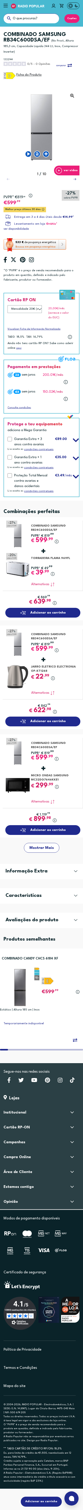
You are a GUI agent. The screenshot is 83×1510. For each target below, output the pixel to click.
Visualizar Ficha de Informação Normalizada (34, 329)
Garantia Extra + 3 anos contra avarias (29, 442)
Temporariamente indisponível (24, 1023)
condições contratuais (39, 449)
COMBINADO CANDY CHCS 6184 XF (30, 958)
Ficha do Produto (29, 75)
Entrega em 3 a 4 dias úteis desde (44, 217)
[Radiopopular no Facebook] (9, 1081)
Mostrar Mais (41, 848)
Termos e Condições (20, 1368)
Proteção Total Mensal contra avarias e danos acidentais (30, 481)
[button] (74, 179)
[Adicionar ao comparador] (75, 1040)
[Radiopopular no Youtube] (34, 1081)
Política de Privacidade (22, 1349)
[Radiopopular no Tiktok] (72, 1081)
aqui (18, 348)
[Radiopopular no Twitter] (21, 1081)
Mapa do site (14, 1386)
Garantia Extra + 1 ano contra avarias (28, 460)
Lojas (13, 1098)
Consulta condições (19, 407)
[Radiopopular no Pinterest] (47, 1081)
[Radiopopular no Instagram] (60, 1081)
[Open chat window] (71, 1498)
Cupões (72, 18)
